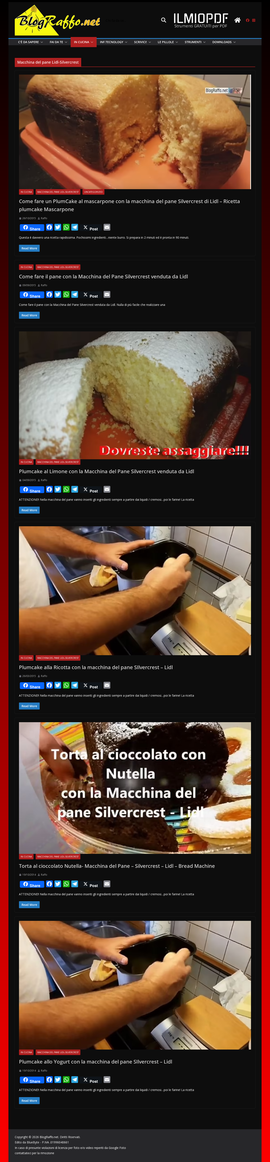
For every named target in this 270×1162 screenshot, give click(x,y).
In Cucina (81, 42)
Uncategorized (93, 191)
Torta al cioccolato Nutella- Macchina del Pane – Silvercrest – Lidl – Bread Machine (117, 865)
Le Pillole (166, 42)
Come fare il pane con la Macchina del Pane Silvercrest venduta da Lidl (103, 276)
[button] (41, 42)
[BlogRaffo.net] (237, 20)
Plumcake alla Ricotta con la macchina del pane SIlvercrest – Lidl (96, 667)
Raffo (44, 218)
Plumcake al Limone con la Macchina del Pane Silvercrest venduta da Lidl (106, 471)
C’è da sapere (28, 42)
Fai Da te (56, 42)
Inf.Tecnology (111, 42)
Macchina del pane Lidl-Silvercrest (58, 191)
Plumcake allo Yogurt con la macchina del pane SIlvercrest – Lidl (95, 1061)
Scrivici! (140, 42)
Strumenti (193, 42)
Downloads (222, 42)
